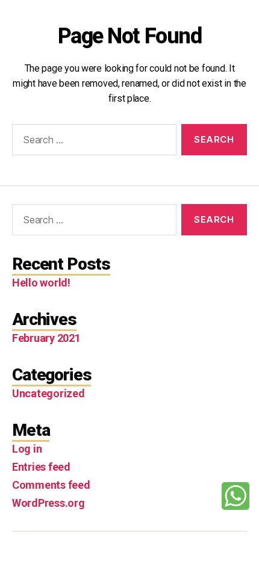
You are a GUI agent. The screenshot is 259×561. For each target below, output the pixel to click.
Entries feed (41, 466)
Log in (27, 448)
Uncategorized (48, 393)
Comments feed (51, 485)
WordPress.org (48, 503)
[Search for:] (91, 142)
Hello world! (41, 282)
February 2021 (46, 338)
